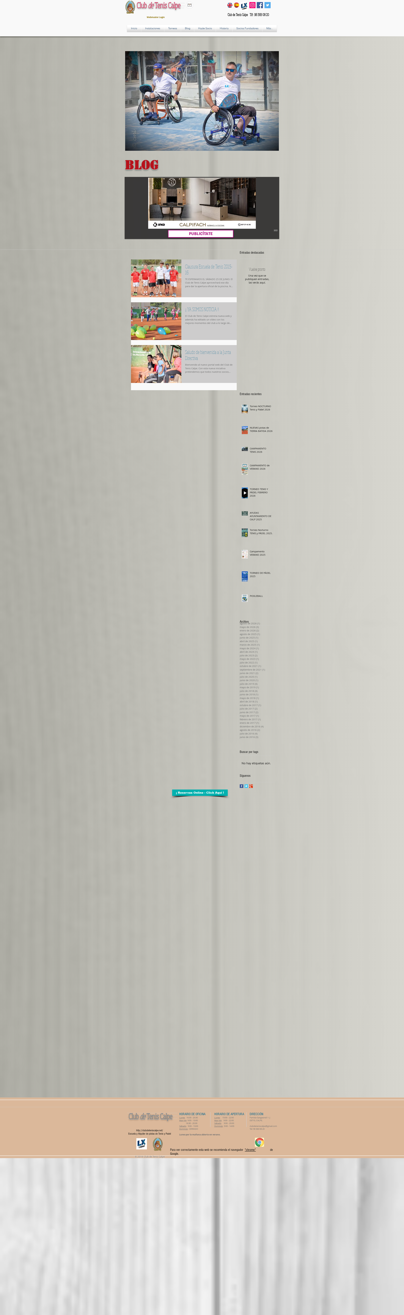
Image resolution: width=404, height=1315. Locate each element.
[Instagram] (252, 5)
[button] (202, 208)
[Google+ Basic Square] (251, 786)
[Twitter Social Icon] (267, 5)
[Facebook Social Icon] (260, 5)
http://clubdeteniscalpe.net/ (149, 1130)
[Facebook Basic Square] (241, 786)
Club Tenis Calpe (159, 5)
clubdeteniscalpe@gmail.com (263, 1126)
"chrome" (250, 1150)
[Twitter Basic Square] (246, 786)
